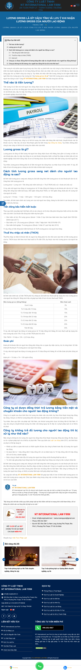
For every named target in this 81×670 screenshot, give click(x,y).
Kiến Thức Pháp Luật (20, 538)
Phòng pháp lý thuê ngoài (52, 591)
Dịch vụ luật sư (8, 642)
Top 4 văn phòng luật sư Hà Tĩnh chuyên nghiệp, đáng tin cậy (19, 570)
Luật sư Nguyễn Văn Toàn (11, 634)
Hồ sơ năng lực (8, 631)
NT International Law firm (11, 627)
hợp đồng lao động (54, 143)
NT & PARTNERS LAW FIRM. (39, 658)
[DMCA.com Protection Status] (41, 648)
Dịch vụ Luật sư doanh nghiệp (54, 595)
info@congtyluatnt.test (44, 518)
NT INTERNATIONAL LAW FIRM (35, 79)
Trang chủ (38, 25)
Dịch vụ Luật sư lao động (52, 606)
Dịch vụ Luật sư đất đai (52, 599)
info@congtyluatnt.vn (11, 594)
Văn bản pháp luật (9, 646)
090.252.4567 (20, 517)
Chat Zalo (69, 667)
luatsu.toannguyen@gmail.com (64, 518)
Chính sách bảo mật (10, 650)
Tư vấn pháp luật (9, 638)
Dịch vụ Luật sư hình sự (52, 603)
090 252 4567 (42, 521)
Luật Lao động (55, 440)
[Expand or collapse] (75, 40)
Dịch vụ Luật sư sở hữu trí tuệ (54, 610)
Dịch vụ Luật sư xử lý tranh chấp (55, 614)
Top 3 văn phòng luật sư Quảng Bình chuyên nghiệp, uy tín (57, 570)
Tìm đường (15, 667)
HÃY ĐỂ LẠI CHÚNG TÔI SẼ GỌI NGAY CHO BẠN (14, 529)
